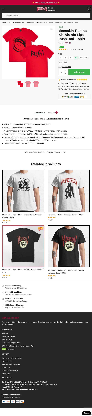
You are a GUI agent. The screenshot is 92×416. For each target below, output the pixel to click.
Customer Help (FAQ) (10, 371)
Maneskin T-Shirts (32, 23)
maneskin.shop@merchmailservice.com (22, 389)
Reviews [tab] (51, 112)
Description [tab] (40, 112)
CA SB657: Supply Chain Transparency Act (17, 346)
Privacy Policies (7, 340)
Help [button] (87, 413)
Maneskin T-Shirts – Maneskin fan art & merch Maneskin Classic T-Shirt (66, 271)
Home (4, 23)
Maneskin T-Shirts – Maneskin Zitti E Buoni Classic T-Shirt (23, 271)
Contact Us (6, 367)
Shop (9, 23)
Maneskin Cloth (18, 23)
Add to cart (79, 72)
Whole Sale (6, 374)
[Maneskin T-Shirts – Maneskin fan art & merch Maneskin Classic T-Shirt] (69, 246)
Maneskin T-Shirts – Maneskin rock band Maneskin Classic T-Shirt (22, 216)
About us (5, 333)
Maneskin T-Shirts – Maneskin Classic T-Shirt (65, 215)
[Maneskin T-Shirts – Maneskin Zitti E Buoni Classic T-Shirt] (23, 246)
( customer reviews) (76, 49)
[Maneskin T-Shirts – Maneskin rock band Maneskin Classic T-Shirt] (23, 191)
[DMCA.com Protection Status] (46, 349)
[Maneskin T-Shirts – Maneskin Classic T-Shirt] (69, 191)
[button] (51, 29)
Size (60, 54)
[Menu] (5, 9)
